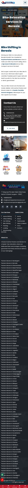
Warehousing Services (6, 231)
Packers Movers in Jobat (8, 409)
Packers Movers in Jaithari (9, 447)
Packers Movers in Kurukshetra (10, 433)
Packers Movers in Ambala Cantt (11, 414)
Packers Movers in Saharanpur (10, 315)
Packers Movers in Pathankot (10, 400)
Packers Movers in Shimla (9, 407)
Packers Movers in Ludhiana (9, 291)
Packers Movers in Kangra (9, 454)
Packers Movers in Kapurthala (10, 376)
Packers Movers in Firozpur (9, 275)
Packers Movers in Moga (8, 343)
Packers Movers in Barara (9, 466)
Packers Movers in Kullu (8, 367)
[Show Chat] (2, 474)
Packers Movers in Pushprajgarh (11, 374)
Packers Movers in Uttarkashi (10, 364)
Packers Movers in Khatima (9, 301)
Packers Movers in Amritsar (9, 463)
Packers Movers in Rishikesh (9, 445)
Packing (5, 226)
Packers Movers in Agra (8, 402)
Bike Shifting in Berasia (18, 161)
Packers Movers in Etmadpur (10, 334)
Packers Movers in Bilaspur (9, 383)
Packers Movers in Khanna (9, 442)
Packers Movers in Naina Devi (10, 336)
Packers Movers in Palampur (10, 416)
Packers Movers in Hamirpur (9, 306)
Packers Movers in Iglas (8, 438)
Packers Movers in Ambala (9, 386)
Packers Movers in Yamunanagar (11, 372)
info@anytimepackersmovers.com (14, 122)
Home (4, 10)
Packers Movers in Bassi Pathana (11, 268)
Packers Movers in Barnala (9, 263)
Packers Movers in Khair (8, 331)
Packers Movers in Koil (8, 298)
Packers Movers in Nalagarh (9, 388)
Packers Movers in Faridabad (10, 277)
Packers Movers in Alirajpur (9, 397)
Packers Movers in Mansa (9, 381)
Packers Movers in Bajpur (8, 360)
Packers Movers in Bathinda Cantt (11, 428)
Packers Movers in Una (8, 471)
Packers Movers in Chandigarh (10, 475)
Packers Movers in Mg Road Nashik (11, 430)
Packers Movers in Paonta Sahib (11, 452)
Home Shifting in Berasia (6, 173)
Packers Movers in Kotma (9, 348)
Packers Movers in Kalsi (8, 313)
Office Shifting (7, 219)
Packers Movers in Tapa (8, 390)
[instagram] (11, 206)
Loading (5, 228)
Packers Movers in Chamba (9, 478)
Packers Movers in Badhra (9, 287)
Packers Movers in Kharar (9, 341)
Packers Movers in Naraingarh (10, 261)
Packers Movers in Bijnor (8, 327)
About (19, 219)
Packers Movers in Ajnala (8, 353)
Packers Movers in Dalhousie (10, 395)
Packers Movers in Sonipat (9, 294)
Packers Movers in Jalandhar (10, 346)
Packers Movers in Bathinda (9, 280)
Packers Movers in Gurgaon (9, 461)
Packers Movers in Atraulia (9, 308)
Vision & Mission (22, 223)
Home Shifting (7, 216)
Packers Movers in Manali (9, 320)
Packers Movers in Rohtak (9, 405)
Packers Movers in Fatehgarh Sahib (12, 324)
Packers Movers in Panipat (9, 459)
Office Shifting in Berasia (18, 173)
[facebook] (2, 206)
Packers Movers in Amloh (9, 379)
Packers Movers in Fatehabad (10, 284)
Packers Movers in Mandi (8, 435)
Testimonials (21, 221)
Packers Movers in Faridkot (9, 357)
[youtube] (16, 206)
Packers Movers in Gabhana (9, 362)
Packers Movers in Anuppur (9, 440)
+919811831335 (10, 113)
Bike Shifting (6, 223)
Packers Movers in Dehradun (10, 272)
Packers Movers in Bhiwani (9, 282)
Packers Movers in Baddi (8, 369)
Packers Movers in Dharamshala (11, 265)
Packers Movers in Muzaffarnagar (11, 270)
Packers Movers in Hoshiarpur (10, 423)
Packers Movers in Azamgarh (10, 468)
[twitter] (7, 206)
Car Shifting (6, 221)
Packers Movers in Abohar (9, 473)
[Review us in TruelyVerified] (20, 206)
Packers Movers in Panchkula (10, 310)
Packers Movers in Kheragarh (10, 426)
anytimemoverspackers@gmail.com (14, 202)
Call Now (12, 128)
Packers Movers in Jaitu (8, 412)
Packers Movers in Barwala (9, 296)
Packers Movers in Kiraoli (8, 303)
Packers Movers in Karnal (9, 339)
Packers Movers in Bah (8, 419)
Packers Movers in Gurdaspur (10, 329)
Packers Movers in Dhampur (9, 393)
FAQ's (19, 226)
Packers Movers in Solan (8, 317)
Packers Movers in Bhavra (9, 421)
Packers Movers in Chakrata (9, 456)
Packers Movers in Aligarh (9, 289)
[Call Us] (2, 480)
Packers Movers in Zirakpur (9, 322)
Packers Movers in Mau (8, 355)
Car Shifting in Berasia (6, 161)
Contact (19, 228)
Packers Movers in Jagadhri (9, 350)
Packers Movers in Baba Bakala (10, 449)
